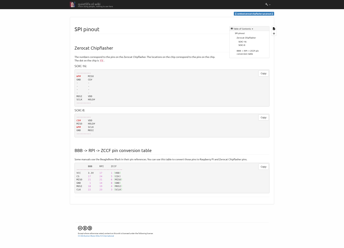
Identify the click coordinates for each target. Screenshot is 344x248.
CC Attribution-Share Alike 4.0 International (96, 235)
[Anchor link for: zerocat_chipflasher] (115, 47)
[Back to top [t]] (274, 33)
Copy (263, 73)
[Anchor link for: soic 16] (88, 65)
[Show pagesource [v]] (274, 28)
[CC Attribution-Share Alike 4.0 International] (85, 227)
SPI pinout (240, 33)
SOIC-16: (242, 41)
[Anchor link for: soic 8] (86, 110)
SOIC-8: (241, 45)
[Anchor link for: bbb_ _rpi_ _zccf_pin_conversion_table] (154, 150)
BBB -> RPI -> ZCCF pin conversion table (248, 52)
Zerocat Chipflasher (246, 37)
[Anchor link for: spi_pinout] (102, 29)
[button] (267, 4)
